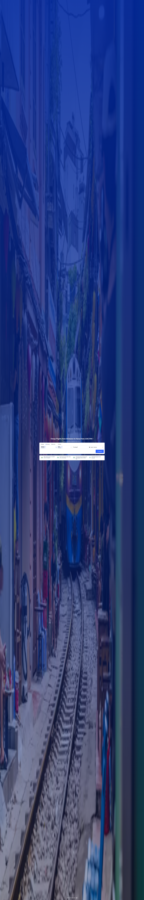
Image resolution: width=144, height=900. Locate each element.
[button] (119, 2)
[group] (48, 447)
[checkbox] (60, 444)
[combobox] (46, 447)
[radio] (42, 444)
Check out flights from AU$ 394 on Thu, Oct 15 (71, 441)
